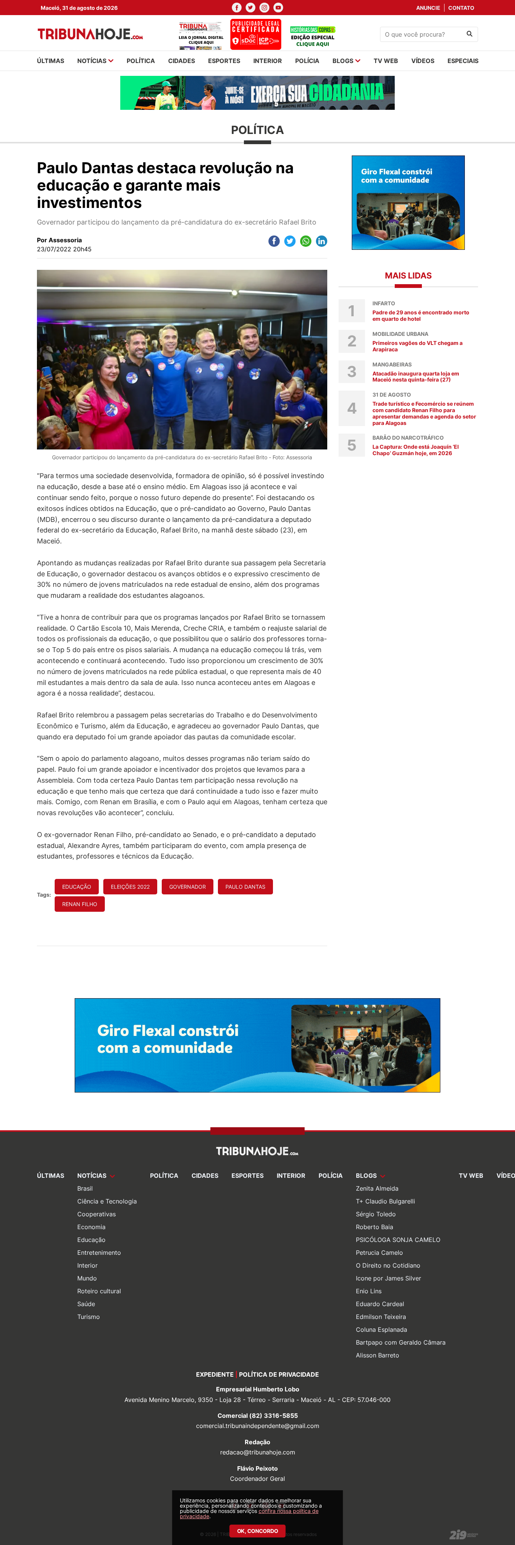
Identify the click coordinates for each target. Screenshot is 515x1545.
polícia (307, 61)
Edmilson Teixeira (381, 1316)
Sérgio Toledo (376, 1214)
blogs (343, 61)
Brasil (85, 1188)
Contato (461, 8)
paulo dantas (245, 886)
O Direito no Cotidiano (388, 1265)
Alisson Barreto (377, 1355)
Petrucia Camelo (379, 1252)
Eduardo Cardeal (380, 1304)
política (141, 61)
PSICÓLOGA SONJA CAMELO (398, 1239)
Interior (87, 1265)
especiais (463, 61)
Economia (91, 1227)
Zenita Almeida (377, 1188)
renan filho (79, 904)
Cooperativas (96, 1214)
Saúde (86, 1304)
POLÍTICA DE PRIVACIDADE (279, 1374)
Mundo (87, 1278)
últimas (50, 61)
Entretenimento (99, 1252)
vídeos (422, 61)
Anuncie (428, 8)
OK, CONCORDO (257, 1531)
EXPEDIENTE (215, 1374)
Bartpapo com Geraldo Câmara (401, 1342)
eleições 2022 (130, 886)
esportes (224, 61)
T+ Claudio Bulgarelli (385, 1201)
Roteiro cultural (99, 1291)
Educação (91, 1239)
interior (267, 61)
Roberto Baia (374, 1227)
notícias (91, 61)
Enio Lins (369, 1291)
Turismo (88, 1316)
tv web (386, 61)
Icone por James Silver (388, 1278)
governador (187, 886)
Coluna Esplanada (381, 1329)
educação (76, 886)
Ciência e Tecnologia (107, 1201)
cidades (181, 61)
